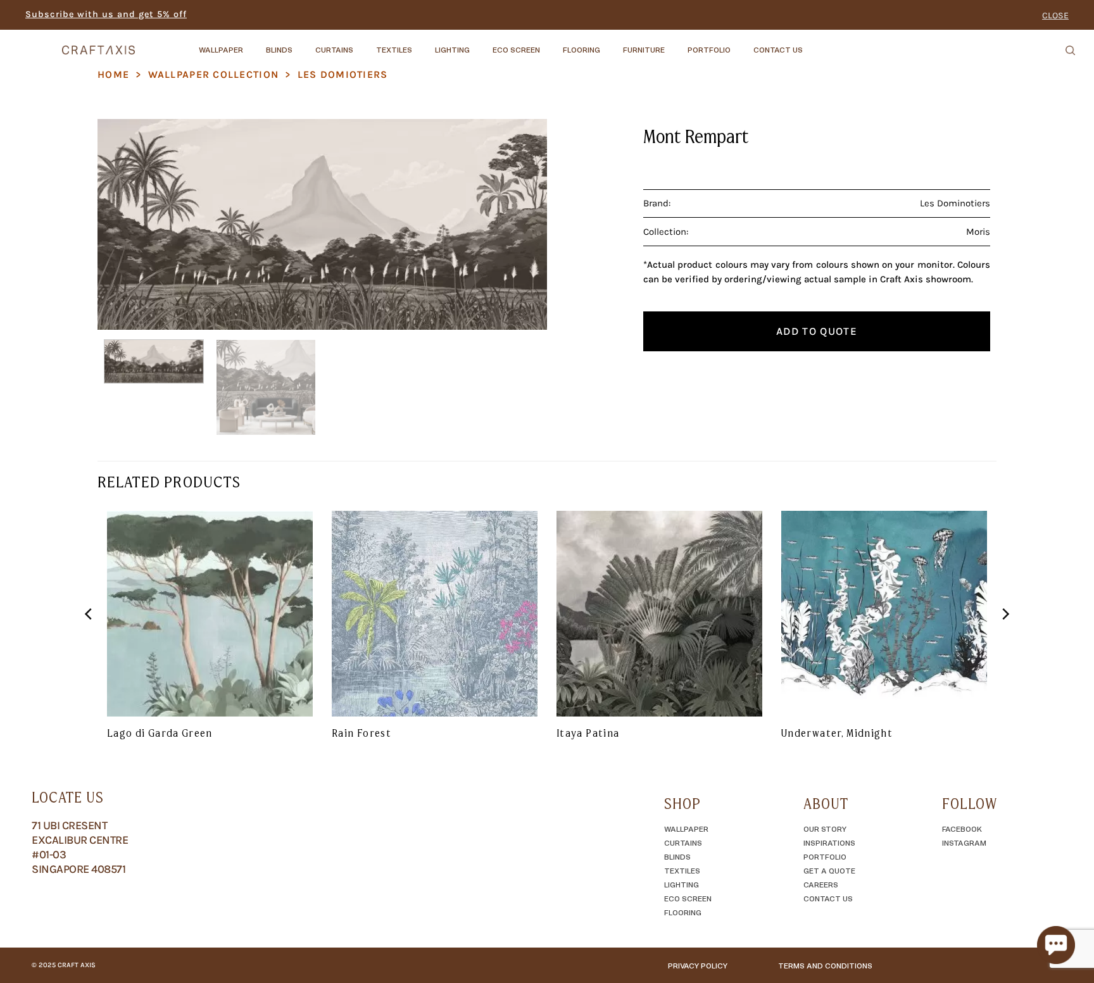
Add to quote (816, 331)
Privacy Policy (697, 965)
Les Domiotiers (343, 74)
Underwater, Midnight (837, 733)
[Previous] (122, 224)
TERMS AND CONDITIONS (825, 965)
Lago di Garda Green (160, 733)
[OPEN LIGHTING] (480, 44)
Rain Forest (361, 733)
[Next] (522, 224)
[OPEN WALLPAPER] (253, 44)
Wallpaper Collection (213, 74)
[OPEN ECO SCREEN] (550, 44)
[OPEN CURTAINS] (364, 44)
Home (113, 74)
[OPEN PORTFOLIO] (741, 44)
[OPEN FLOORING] (611, 44)
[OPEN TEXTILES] (423, 44)
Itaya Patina (587, 733)
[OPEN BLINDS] (303, 44)
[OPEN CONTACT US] (813, 44)
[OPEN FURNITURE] (675, 44)
